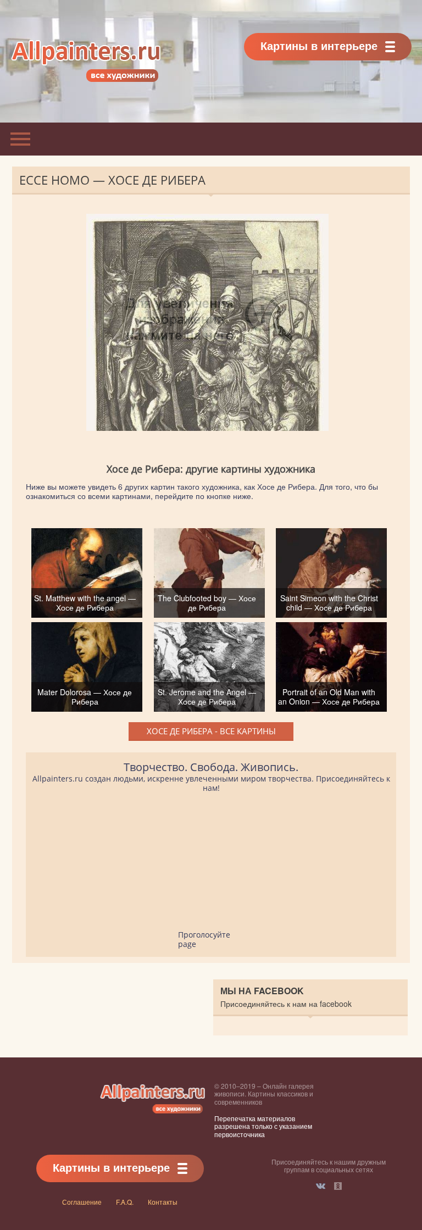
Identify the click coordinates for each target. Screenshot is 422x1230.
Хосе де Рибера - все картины (211, 730)
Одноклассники (338, 1186)
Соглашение (82, 1201)
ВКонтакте (320, 1186)
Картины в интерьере (318, 45)
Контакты (162, 1201)
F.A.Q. (125, 1201)
